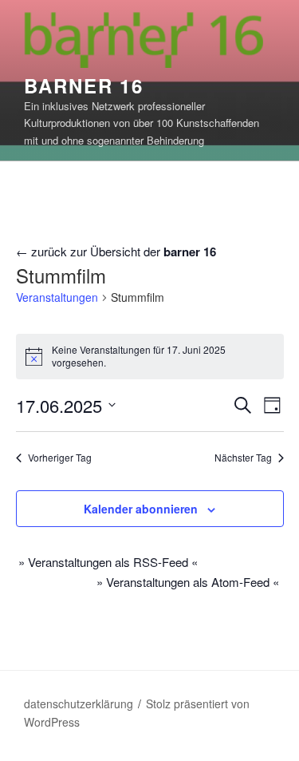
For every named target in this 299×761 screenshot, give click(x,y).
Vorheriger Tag (60, 457)
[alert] (150, 356)
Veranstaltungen (57, 297)
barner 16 (84, 85)
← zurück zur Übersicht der (116, 251)
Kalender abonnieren (141, 509)
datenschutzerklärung (78, 703)
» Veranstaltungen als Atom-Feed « (187, 581)
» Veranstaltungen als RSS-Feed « (108, 561)
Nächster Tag (243, 457)
